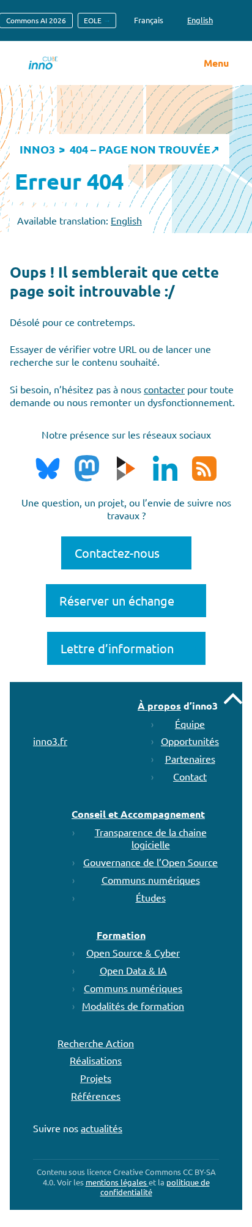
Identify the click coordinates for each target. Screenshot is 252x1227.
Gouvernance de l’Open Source (150, 862)
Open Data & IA (133, 970)
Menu (216, 63)
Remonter (233, 698)
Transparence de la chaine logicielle (151, 838)
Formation (121, 935)
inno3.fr (50, 741)
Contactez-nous (117, 552)
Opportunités (190, 741)
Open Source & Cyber (133, 952)
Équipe (190, 723)
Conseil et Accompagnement (138, 813)
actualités (101, 1128)
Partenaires (190, 758)
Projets (95, 1078)
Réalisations (96, 1060)
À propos (159, 705)
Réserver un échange (116, 600)
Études (151, 897)
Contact (190, 776)
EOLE (93, 20)
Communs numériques (151, 879)
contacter (164, 389)
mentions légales (117, 1182)
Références (95, 1095)
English (126, 220)
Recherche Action (95, 1043)
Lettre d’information (117, 648)
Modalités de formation (133, 1005)
